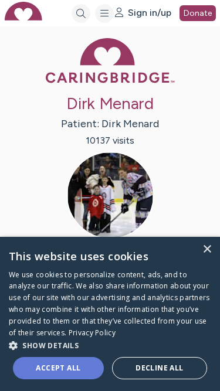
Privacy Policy (92, 333)
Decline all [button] (159, 368)
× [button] (206, 249)
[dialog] (110, 314)
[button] (110, 345)
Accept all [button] (58, 368)
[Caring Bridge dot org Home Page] (110, 80)
